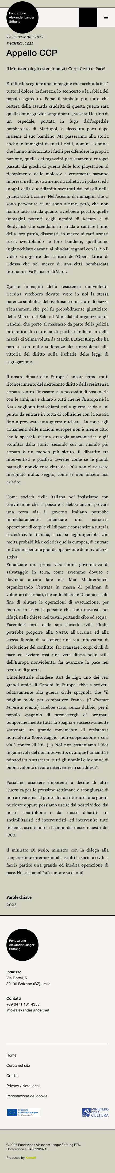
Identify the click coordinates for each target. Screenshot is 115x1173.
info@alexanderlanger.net (27, 1010)
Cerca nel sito (18, 1066)
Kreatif (30, 1157)
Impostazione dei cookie (27, 1096)
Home (11, 1055)
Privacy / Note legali (23, 1086)
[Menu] (106, 17)
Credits (12, 1076)
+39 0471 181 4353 (23, 1004)
